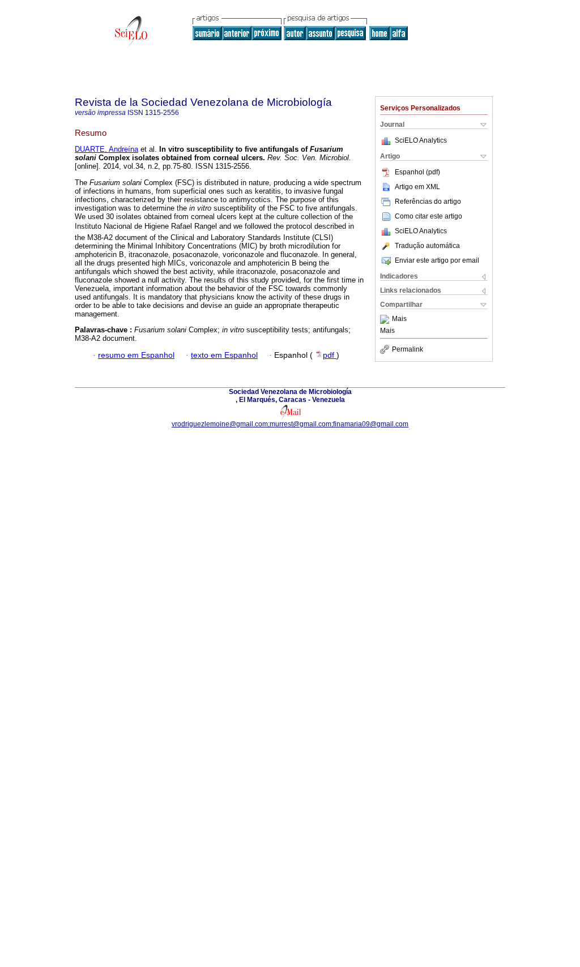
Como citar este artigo (428, 216)
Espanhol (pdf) (417, 172)
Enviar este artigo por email (437, 260)
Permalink (407, 349)
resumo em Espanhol (136, 355)
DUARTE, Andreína (106, 149)
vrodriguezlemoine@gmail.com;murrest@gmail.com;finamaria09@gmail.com (290, 424)
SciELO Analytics (421, 140)
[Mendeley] (386, 319)
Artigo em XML (417, 187)
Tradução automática (427, 246)
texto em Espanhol (224, 355)
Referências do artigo (428, 202)
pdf (329, 355)
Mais (399, 319)
